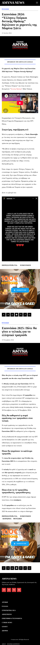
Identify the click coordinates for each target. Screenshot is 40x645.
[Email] (29, 315)
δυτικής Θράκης (16, 89)
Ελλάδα (5, 9)
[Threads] (19, 590)
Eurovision (25, 265)
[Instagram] (9, 590)
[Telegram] (16, 315)
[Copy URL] (25, 315)
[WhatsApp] (12, 315)
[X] (8, 315)
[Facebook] (4, 315)
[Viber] (21, 315)
